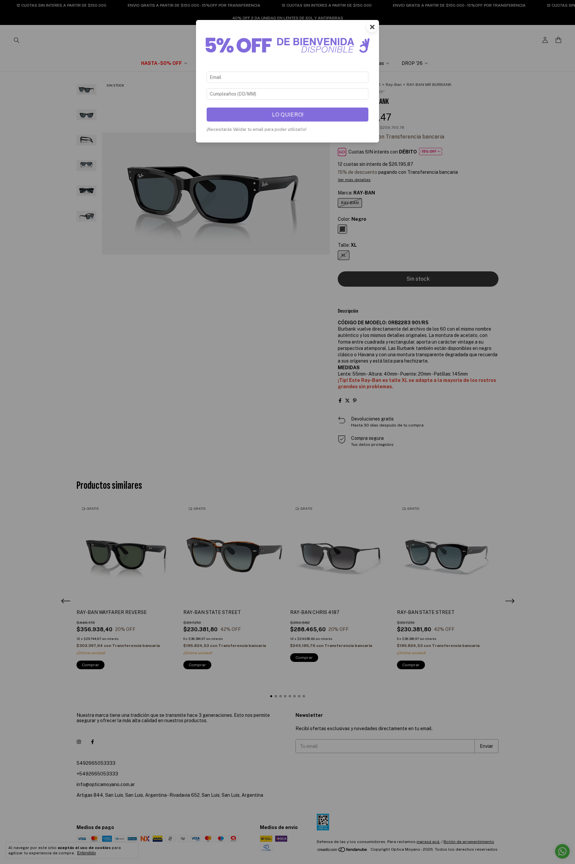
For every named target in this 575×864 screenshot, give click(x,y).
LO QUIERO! (287, 114)
